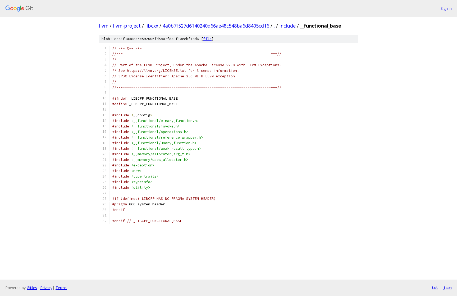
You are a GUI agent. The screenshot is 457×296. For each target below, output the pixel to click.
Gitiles (32, 287)
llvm (103, 26)
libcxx (151, 26)
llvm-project (127, 26)
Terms (61, 287)
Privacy (46, 287)
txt (435, 287)
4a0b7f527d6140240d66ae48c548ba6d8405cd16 (216, 26)
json (447, 287)
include (287, 26)
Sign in (446, 8)
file (207, 39)
